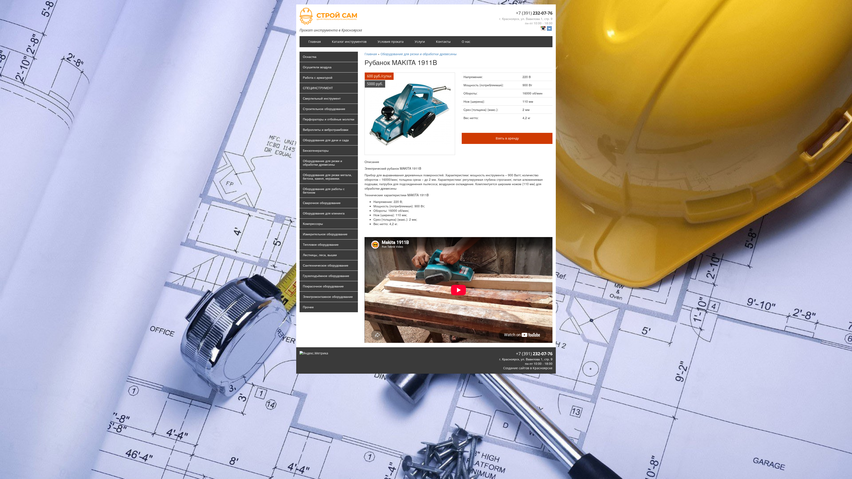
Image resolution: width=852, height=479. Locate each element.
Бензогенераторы (316, 150)
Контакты (443, 41)
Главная (314, 41)
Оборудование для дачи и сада (326, 140)
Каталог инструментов (349, 41)
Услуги (420, 41)
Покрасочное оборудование (323, 286)
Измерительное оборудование (325, 234)
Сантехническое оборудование (325, 265)
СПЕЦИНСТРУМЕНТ (318, 88)
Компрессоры (313, 224)
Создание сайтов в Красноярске (527, 368)
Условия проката (391, 41)
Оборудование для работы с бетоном (324, 190)
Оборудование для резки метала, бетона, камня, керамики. (327, 176)
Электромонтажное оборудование (328, 296)
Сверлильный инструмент (322, 98)
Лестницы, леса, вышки (320, 255)
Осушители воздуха (317, 67)
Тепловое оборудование (321, 244)
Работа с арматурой (317, 77)
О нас (466, 41)
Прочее (308, 307)
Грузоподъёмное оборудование (326, 276)
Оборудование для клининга (324, 213)
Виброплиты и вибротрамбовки (325, 130)
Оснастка (309, 57)
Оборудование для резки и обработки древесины (322, 162)
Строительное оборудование (324, 109)
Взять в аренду (507, 138)
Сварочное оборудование (322, 203)
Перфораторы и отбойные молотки (328, 119)
